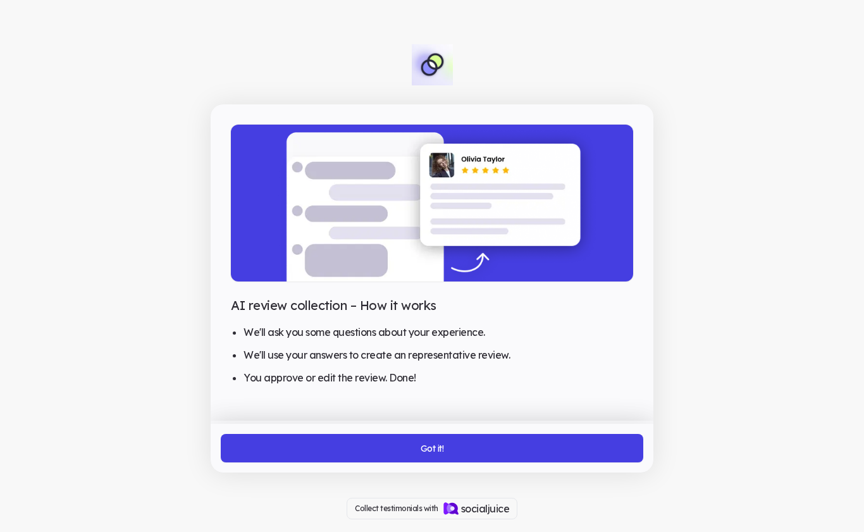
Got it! (432, 448)
